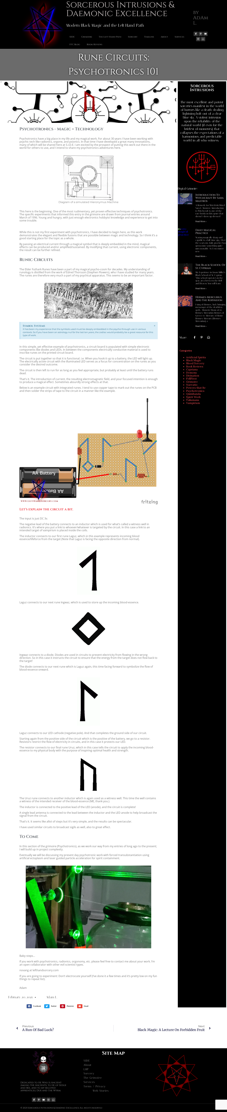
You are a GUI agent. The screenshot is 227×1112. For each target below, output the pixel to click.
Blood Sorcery (195, 363)
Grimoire (86, 36)
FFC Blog (74, 44)
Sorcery (132, 36)
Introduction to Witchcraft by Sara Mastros (209, 198)
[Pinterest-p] (200, 34)
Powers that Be (196, 387)
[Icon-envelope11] (203, 39)
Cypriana (192, 369)
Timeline (149, 36)
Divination (192, 375)
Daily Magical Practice (205, 231)
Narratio (191, 384)
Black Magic (193, 360)
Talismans (192, 400)
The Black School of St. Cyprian (210, 266)
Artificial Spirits (196, 357)
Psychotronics (195, 390)
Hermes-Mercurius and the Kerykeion (208, 298)
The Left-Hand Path (110, 36)
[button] (35, 1006)
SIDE (72, 36)
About (164, 36)
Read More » (201, 221)
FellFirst (191, 378)
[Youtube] (205, 34)
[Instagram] (198, 39)
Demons (191, 372)
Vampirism (193, 403)
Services (179, 36)
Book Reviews (94, 44)
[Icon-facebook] (196, 34)
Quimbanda (193, 393)
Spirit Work (193, 397)
